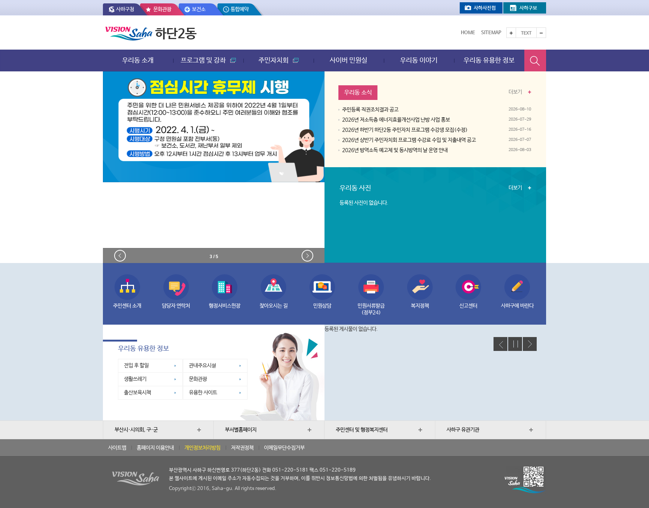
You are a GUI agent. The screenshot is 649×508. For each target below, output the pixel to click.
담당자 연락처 (176, 306)
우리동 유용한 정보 (489, 60)
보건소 (198, 9)
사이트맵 (117, 448)
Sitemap (491, 33)
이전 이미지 (120, 256)
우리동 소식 (358, 92)
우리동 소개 (138, 60)
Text (526, 33)
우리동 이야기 (419, 60)
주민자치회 (274, 60)
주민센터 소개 (127, 306)
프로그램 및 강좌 (204, 60)
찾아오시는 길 (274, 306)
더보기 (515, 90)
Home (468, 33)
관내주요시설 (202, 366)
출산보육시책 (137, 393)
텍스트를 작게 (541, 32)
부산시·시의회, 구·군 (136, 430)
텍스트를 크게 (511, 32)
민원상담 (322, 306)
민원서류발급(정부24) (371, 309)
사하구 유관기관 (463, 430)
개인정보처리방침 (202, 448)
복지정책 (420, 306)
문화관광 (162, 9)
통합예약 (240, 9)
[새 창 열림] (481, 8)
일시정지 (515, 344)
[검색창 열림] (535, 60)
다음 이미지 (307, 256)
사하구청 (125, 9)
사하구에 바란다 (517, 306)
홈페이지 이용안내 (155, 448)
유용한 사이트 (203, 393)
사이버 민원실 (348, 60)
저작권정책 (242, 448)
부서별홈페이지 (241, 430)
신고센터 (468, 306)
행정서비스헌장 (224, 306)
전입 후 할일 (136, 366)
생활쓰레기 (135, 379)
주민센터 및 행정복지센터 (362, 430)
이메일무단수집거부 (284, 448)
